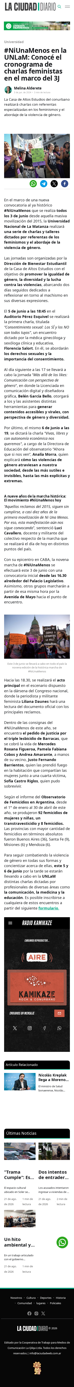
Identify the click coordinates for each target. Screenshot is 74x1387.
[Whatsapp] (33, 183)
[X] (54, 183)
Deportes (45, 1298)
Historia (61, 1298)
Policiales (55, 1303)
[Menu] (67, 7)
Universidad (14, 42)
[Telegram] (43, 183)
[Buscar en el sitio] (59, 6)
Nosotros (16, 1298)
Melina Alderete (28, 88)
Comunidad (24, 1303)
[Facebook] (64, 183)
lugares (40, 1303)
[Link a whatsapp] (62, 1241)
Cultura (31, 1298)
